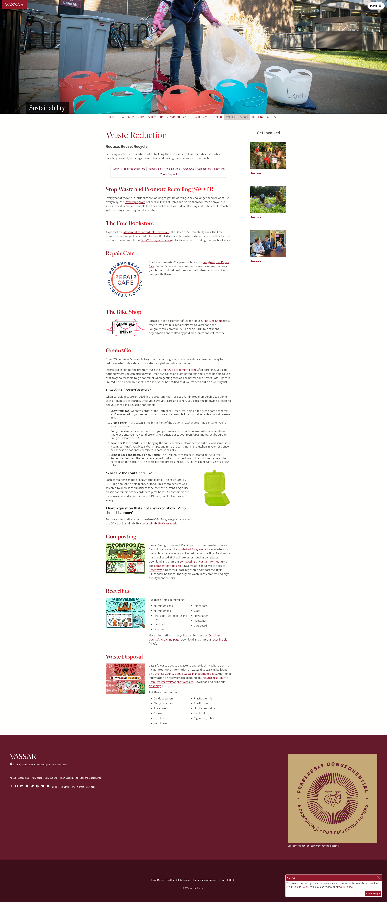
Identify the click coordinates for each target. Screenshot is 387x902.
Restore (256, 217)
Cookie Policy (300, 887)
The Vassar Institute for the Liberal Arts (80, 778)
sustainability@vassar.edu (160, 523)
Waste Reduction (237, 117)
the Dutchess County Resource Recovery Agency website (188, 680)
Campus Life (51, 778)
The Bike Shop (212, 321)
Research (256, 261)
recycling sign (220, 639)
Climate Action (146, 117)
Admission (37, 778)
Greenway (155, 570)
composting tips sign (167, 566)
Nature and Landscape (174, 117)
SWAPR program (135, 202)
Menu (373, 6)
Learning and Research (207, 117)
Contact (272, 117)
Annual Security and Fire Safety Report (170, 880)
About (13, 778)
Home (112, 117)
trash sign (155, 686)
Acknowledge (373, 893)
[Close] (379, 877)
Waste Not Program (190, 549)
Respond (256, 173)
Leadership (127, 117)
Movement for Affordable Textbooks (146, 232)
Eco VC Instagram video (156, 240)
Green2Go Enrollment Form (178, 370)
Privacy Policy (344, 887)
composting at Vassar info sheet (200, 561)
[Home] (14, 4)
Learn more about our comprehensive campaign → (313, 845)
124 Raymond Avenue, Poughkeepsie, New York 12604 (40, 764)
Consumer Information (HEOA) (208, 880)
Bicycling (257, 117)
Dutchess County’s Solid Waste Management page (184, 674)
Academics (23, 778)
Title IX (230, 880)
